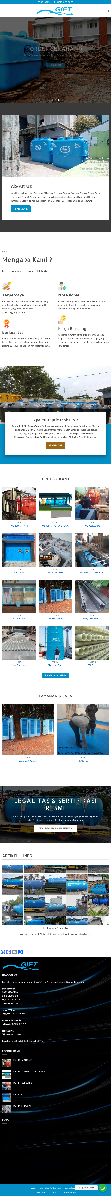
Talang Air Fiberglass (92, 618)
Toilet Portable (55, 618)
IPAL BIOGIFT (19, 618)
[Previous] (6, 60)
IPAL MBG (19, 572)
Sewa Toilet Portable (28, 761)
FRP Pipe (92, 665)
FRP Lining (83, 761)
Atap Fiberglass (19, 665)
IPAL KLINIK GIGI (55, 572)
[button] (4, 10)
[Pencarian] (108, 11)
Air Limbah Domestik (55, 928)
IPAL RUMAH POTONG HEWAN (55, 526)
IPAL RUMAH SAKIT (19, 526)
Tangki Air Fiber (55, 665)
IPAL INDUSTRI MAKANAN (92, 572)
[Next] (105, 60)
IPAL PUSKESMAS (92, 526)
